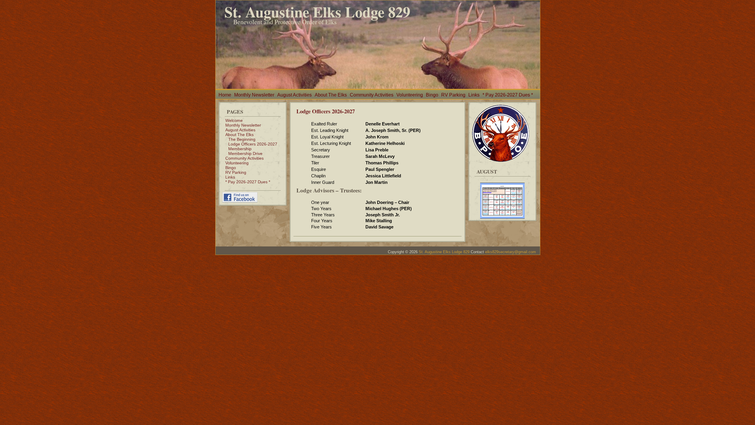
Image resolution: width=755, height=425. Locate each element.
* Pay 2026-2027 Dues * (507, 94)
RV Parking (453, 94)
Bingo (432, 94)
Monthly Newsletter (254, 94)
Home (225, 94)
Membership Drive (245, 153)
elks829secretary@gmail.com (510, 252)
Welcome (234, 120)
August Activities (294, 94)
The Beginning (241, 139)
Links (474, 94)
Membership (240, 148)
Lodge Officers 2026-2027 (252, 144)
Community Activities (371, 94)
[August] (502, 198)
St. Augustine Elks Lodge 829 (317, 11)
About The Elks (331, 94)
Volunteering (409, 94)
